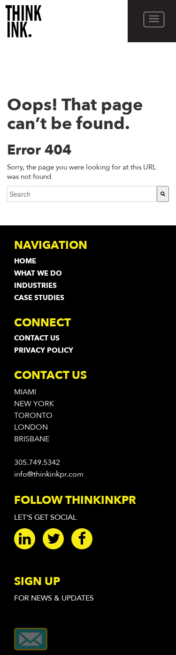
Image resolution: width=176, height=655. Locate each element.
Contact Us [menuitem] (37, 338)
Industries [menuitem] (35, 285)
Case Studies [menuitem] (39, 297)
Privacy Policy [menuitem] (43, 350)
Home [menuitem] (25, 261)
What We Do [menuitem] (38, 273)
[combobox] (82, 194)
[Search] (163, 194)
